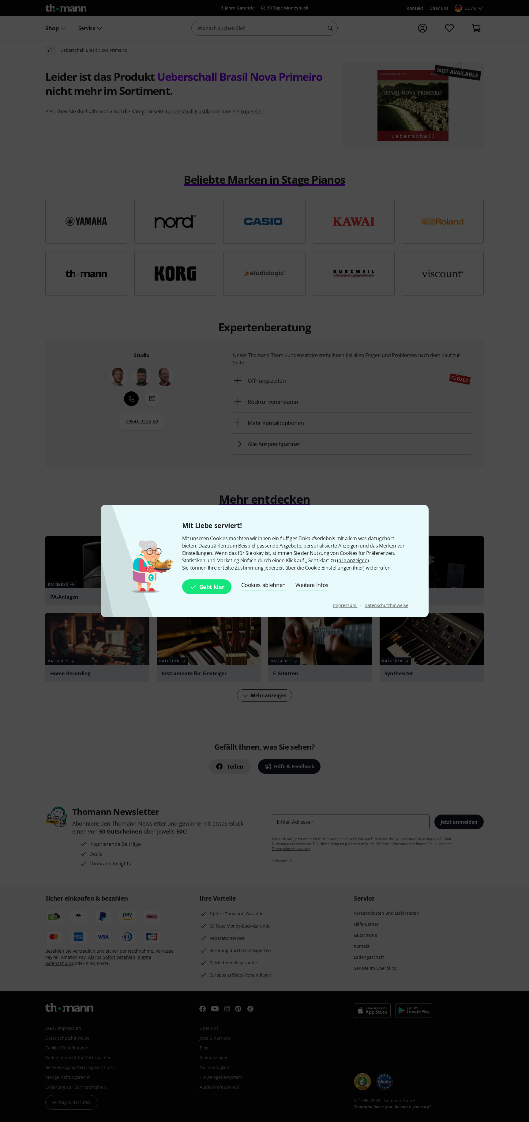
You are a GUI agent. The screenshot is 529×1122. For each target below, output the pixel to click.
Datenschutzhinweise (386, 605)
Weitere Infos (311, 585)
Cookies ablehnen (263, 585)
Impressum (345, 605)
